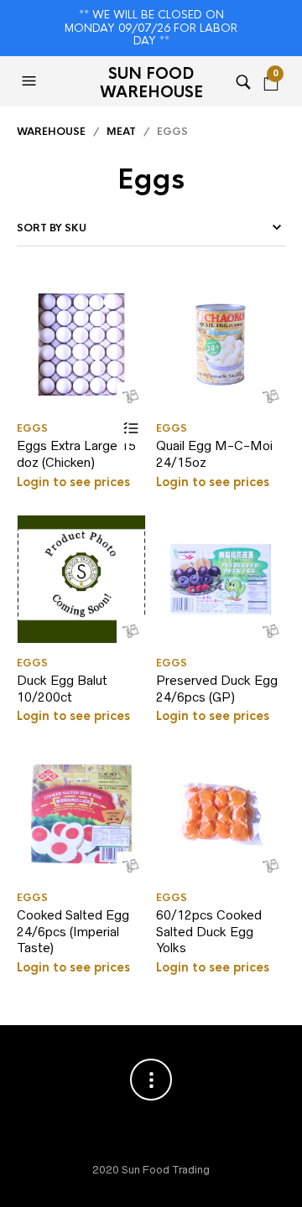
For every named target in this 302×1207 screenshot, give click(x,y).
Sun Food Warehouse (151, 83)
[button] (31, 81)
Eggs (32, 428)
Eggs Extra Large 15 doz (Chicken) (76, 453)
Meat (121, 131)
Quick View (131, 397)
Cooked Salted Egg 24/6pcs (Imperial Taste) (73, 931)
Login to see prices (73, 482)
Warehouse (51, 131)
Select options (131, 428)
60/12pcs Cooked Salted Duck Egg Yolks (209, 931)
